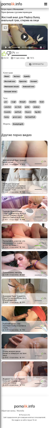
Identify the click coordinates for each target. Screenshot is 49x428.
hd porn (28, 112)
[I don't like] (9, 53)
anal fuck (18, 112)
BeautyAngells (18, 124)
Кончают (34, 81)
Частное (16, 76)
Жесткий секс (9, 81)
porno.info (11, 4)
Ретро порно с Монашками (12, 9)
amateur (36, 107)
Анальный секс (28, 86)
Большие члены (10, 91)
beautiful (33, 102)
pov (5, 102)
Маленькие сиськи (11, 86)
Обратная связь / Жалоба (12, 411)
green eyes (17, 117)
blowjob (22, 102)
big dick (37, 112)
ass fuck (18, 107)
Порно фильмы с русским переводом (16, 12)
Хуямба (27, 76)
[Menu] (45, 4)
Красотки (22, 81)
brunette (7, 112)
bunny (6, 117)
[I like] (4, 53)
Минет (6, 76)
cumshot (7, 107)
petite (27, 107)
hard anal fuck (30, 117)
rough (13, 102)
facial (41, 102)
